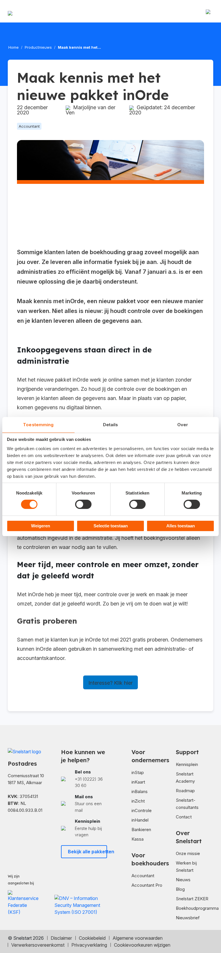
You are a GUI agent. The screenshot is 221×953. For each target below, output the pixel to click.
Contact (184, 817)
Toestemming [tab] (38, 424)
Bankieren (141, 829)
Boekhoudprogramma (197, 908)
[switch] (83, 504)
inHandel (140, 820)
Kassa (138, 839)
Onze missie (188, 853)
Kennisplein (187, 764)
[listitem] (84, 779)
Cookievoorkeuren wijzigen (142, 945)
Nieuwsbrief (188, 917)
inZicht (138, 801)
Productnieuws (38, 47)
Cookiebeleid (92, 938)
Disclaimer (61, 938)
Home (13, 47)
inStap (138, 772)
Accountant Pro (147, 885)
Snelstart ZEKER (192, 898)
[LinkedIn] (28, 827)
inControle (142, 810)
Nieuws (183, 879)
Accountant (143, 875)
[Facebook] (13, 827)
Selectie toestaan (111, 525)
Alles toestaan (180, 525)
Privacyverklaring (89, 945)
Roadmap (185, 790)
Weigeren (40, 525)
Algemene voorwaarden (138, 938)
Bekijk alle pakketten (87, 851)
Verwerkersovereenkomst (37, 945)
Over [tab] (182, 424)
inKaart (138, 782)
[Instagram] (44, 827)
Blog (180, 889)
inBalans (140, 791)
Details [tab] (110, 424)
